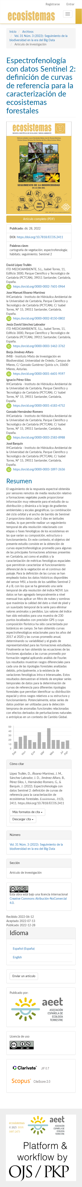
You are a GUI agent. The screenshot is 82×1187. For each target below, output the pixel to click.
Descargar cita (22, 819)
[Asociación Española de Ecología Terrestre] (37, 1009)
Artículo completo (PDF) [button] (39, 219)
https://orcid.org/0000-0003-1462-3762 (39, 346)
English (17, 957)
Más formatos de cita (26, 812)
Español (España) (24, 948)
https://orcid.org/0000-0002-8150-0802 (39, 318)
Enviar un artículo (23, 976)
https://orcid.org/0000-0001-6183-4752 (39, 405)
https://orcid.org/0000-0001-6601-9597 (39, 373)
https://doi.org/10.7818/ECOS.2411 (40, 237)
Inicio (12, 31)
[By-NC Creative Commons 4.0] (22, 1045)
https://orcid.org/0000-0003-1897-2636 (39, 469)
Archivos (27, 31)
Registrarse (53, 4)
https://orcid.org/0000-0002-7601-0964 (39, 286)
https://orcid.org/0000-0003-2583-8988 (39, 437)
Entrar (70, 4)
